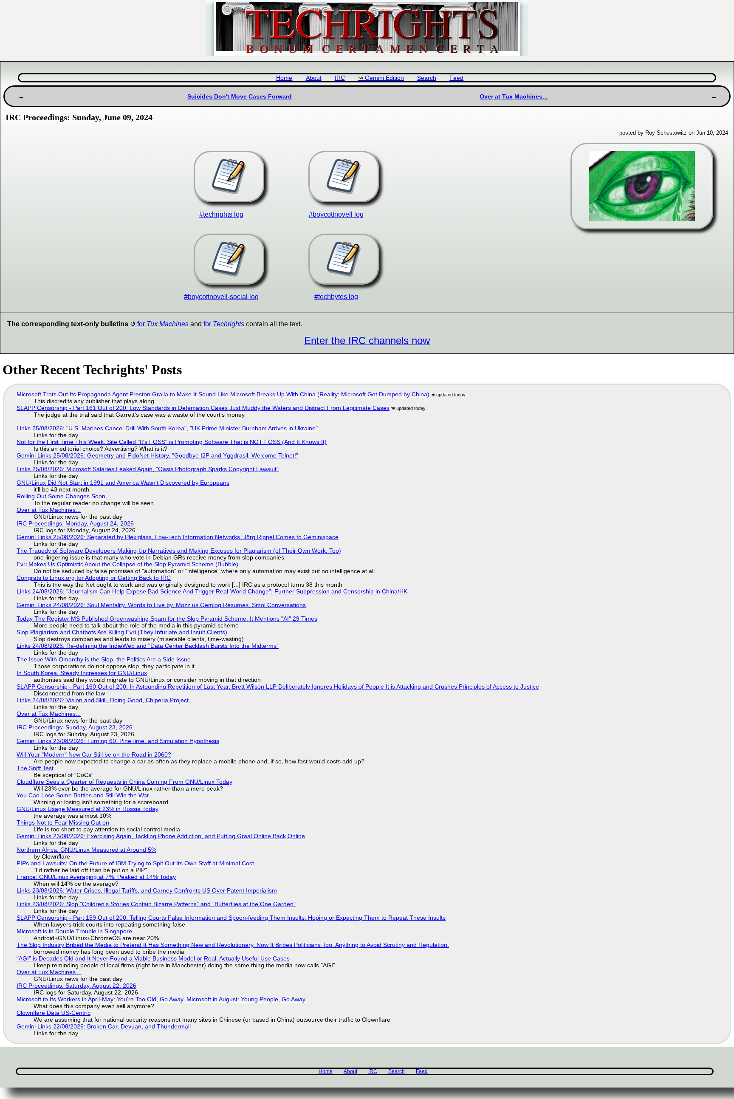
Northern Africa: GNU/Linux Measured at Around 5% (86, 849)
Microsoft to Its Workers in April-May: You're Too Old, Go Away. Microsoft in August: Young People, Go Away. (162, 999)
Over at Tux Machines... (514, 96)
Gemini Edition (384, 78)
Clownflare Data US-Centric (53, 1012)
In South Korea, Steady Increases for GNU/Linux (82, 673)
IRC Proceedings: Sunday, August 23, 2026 (75, 727)
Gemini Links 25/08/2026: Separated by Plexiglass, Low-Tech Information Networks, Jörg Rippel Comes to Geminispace (178, 537)
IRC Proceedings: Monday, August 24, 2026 (75, 523)
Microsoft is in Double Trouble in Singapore (74, 931)
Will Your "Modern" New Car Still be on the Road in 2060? (94, 754)
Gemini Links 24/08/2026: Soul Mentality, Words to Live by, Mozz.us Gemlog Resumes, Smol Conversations (161, 605)
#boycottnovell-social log (221, 296)
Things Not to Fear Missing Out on (63, 822)
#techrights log (221, 214)
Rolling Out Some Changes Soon (61, 496)
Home (284, 78)
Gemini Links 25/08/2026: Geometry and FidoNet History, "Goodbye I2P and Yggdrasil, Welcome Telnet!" (157, 455)
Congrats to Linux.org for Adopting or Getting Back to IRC (94, 577)
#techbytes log (336, 296)
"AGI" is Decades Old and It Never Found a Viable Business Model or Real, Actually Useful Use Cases (153, 958)
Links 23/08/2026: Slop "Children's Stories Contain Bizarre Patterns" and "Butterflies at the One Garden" (156, 904)
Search (426, 78)
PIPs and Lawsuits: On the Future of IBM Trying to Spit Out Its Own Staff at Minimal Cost (135, 863)
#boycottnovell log (336, 214)
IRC (340, 78)
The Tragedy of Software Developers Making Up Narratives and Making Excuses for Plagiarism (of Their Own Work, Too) (179, 550)
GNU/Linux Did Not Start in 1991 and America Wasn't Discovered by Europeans (123, 482)
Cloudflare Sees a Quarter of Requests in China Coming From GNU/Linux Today (124, 781)
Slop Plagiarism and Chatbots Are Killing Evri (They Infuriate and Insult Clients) (122, 632)
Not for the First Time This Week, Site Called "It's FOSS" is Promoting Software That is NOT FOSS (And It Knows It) (172, 441)
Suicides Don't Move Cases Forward (239, 96)
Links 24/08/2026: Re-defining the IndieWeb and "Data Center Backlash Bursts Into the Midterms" (148, 645)
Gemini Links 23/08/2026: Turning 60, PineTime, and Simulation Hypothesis (118, 740)
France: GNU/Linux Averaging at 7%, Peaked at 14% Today (96, 876)
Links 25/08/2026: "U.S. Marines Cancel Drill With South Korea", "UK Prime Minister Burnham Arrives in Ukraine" (167, 428)
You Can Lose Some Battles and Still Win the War (83, 795)
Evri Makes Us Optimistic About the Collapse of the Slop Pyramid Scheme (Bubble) (127, 564)
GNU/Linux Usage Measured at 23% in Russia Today (87, 808)
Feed (456, 78)
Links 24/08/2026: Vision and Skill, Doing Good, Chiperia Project (103, 700)
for (163, 324)
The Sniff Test (35, 768)
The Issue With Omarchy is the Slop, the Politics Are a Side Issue (104, 659)
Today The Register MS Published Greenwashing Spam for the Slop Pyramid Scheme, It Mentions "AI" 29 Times (167, 618)
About (314, 78)
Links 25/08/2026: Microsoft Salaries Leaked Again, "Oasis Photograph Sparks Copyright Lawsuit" (148, 469)
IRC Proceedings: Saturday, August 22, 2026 (76, 985)
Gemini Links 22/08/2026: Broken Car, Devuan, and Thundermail (104, 1026)
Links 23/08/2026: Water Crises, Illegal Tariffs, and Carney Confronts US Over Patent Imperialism (147, 890)
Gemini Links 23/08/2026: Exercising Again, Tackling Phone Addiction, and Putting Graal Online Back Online (161, 836)
